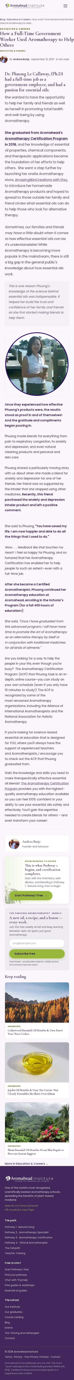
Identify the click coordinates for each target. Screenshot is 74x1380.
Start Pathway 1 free (29, 895)
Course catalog (14, 1317)
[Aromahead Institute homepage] (25, 6)
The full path (12, 1248)
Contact (10, 1338)
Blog (2, 19)
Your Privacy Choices (36, 1357)
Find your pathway (16, 1275)
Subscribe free (24, 953)
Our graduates (13, 1312)
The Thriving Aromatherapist (22, 1333)
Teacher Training (15, 1253)
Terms (8, 1357)
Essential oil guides (16, 1290)
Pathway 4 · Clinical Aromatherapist (26, 1242)
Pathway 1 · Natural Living (19, 1227)
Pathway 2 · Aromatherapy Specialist (27, 1232)
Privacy (18, 1357)
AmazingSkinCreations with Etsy (41, 180)
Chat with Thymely (16, 1280)
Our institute (12, 1306)
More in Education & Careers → (27, 1164)
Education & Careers (18, 19)
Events (9, 1327)
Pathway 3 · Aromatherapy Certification (28, 1237)
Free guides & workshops (19, 1285)
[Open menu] (65, 5)
